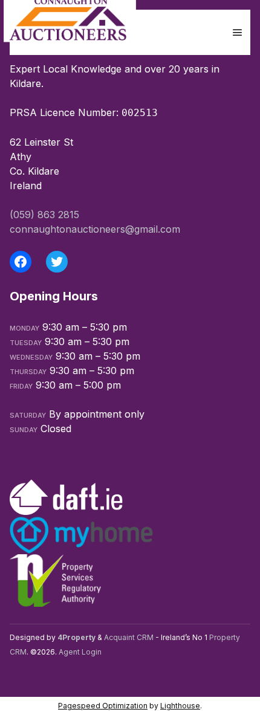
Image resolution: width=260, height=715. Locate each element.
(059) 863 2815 (44, 215)
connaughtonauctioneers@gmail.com (95, 229)
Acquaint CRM (129, 637)
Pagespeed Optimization (103, 705)
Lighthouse (180, 705)
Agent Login (80, 651)
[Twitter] (57, 262)
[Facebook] (20, 262)
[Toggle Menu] (237, 32)
